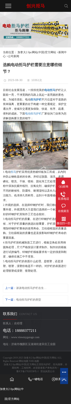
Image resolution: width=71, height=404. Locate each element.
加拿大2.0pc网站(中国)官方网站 (37, 52)
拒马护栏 (36, 99)
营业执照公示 (47, 371)
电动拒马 (49, 90)
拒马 (13, 171)
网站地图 (23, 361)
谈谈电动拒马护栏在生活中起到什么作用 (31, 288)
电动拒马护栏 (33, 113)
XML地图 (34, 361)
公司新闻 (13, 56)
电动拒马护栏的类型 (28, 299)
